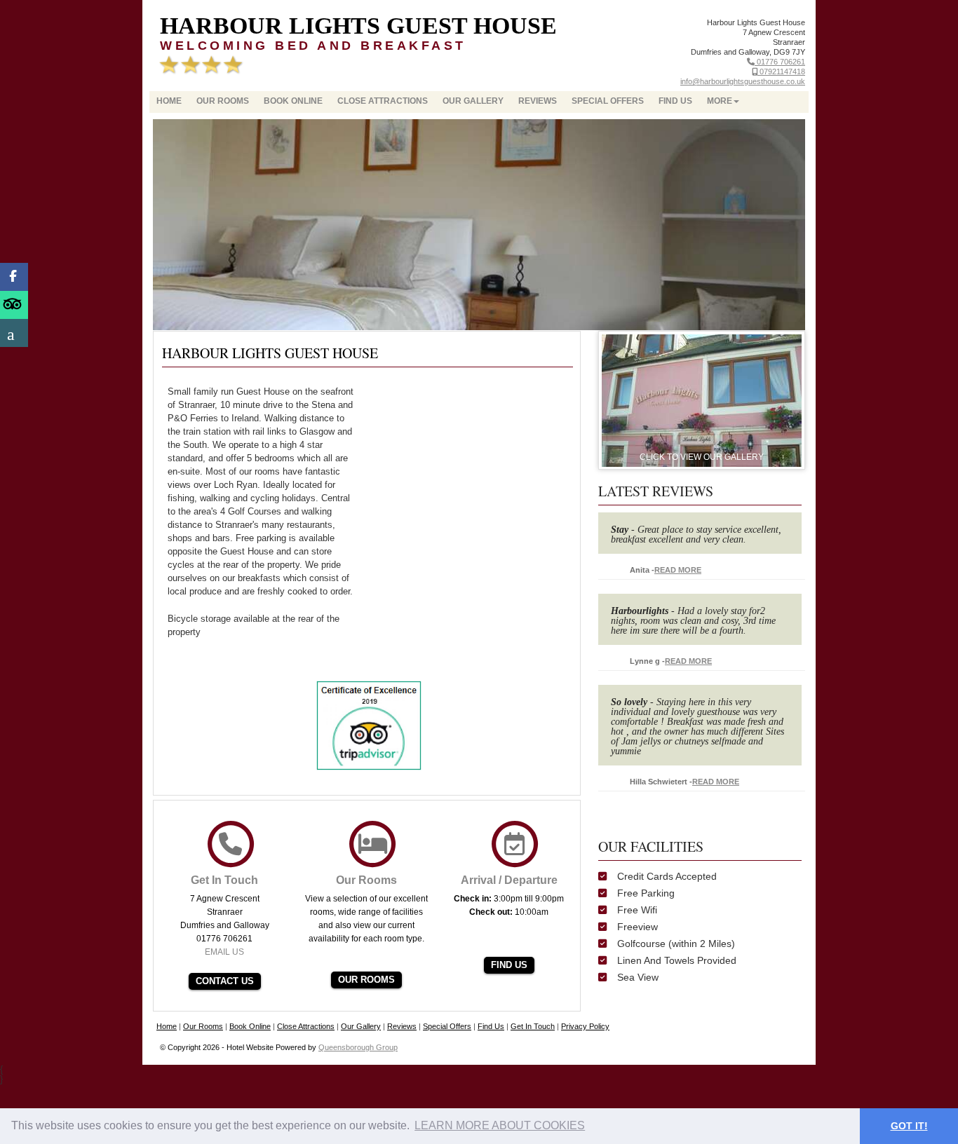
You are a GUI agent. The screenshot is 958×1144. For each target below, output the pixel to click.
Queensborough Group (358, 1047)
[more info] (702, 400)
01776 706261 (780, 61)
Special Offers (608, 101)
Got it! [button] (909, 1125)
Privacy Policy (585, 1026)
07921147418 (781, 71)
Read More (677, 570)
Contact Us (225, 981)
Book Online (293, 101)
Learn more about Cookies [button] (499, 1125)
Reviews (537, 101)
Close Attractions (382, 101)
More (719, 101)
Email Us (224, 952)
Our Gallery (473, 101)
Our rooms (366, 979)
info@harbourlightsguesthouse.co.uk (742, 81)
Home (169, 101)
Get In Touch (533, 1026)
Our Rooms (222, 101)
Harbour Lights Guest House (358, 26)
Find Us (675, 101)
